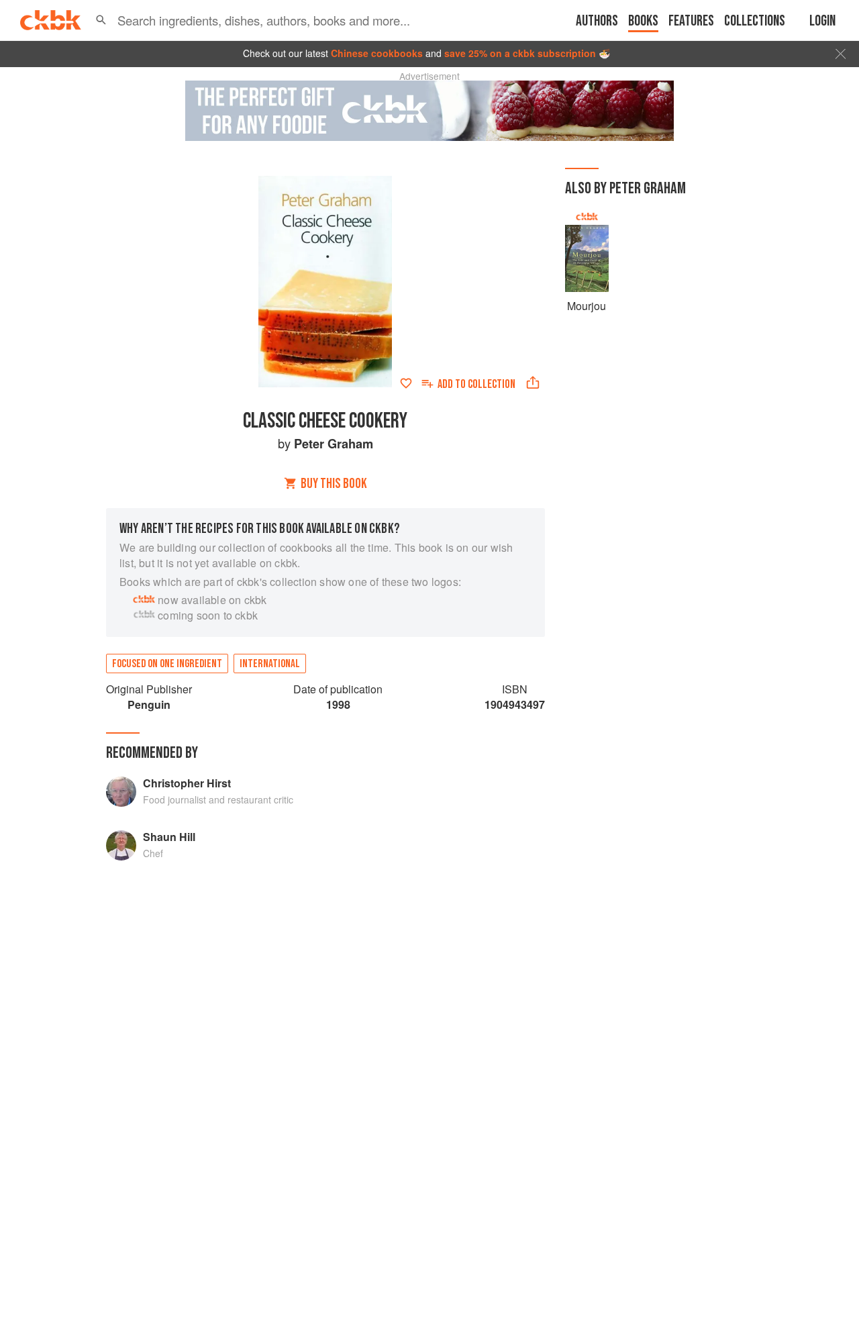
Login (822, 21)
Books (643, 21)
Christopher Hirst (187, 783)
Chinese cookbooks (377, 53)
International (270, 664)
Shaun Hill (169, 836)
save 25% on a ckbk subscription (520, 53)
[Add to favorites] (406, 383)
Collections (754, 21)
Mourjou (586, 305)
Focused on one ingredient (167, 664)
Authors (597, 21)
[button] (101, 20)
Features (691, 21)
